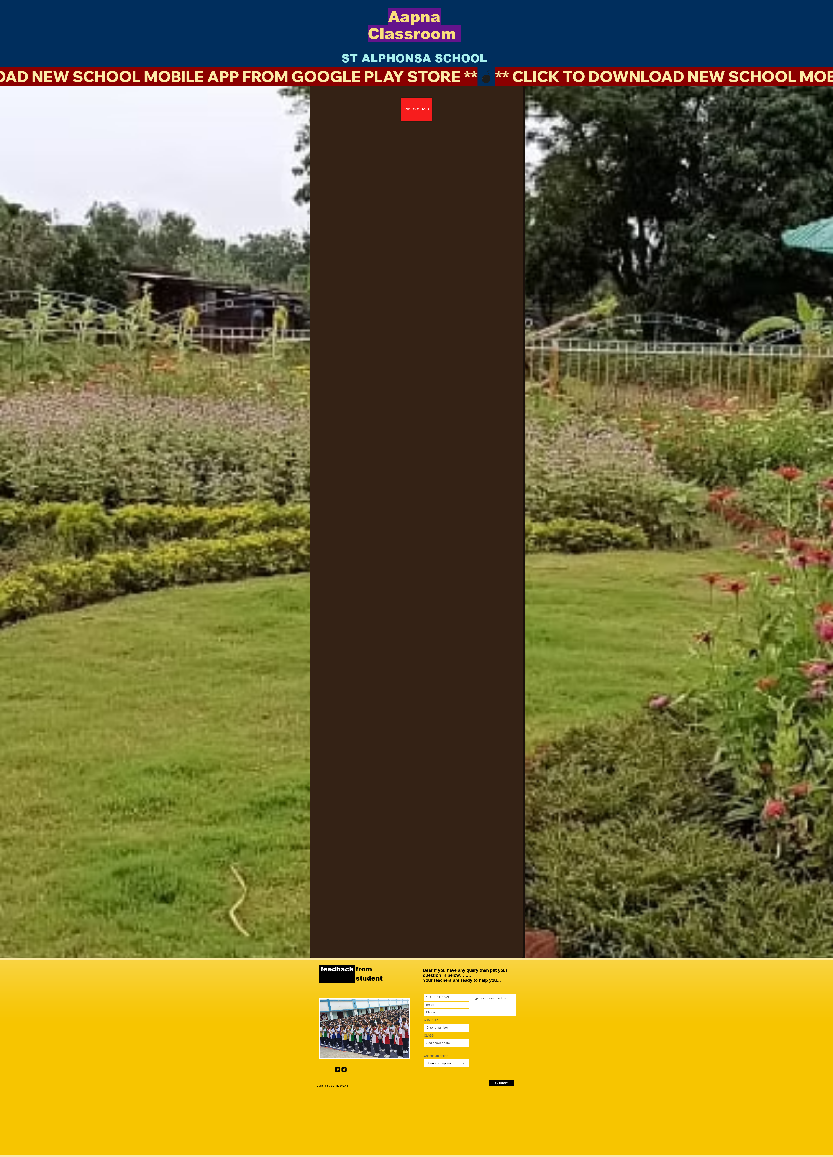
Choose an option (436, 1055)
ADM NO (430, 1020)
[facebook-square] (337, 1069)
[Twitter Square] (344, 1069)
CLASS (429, 1035)
